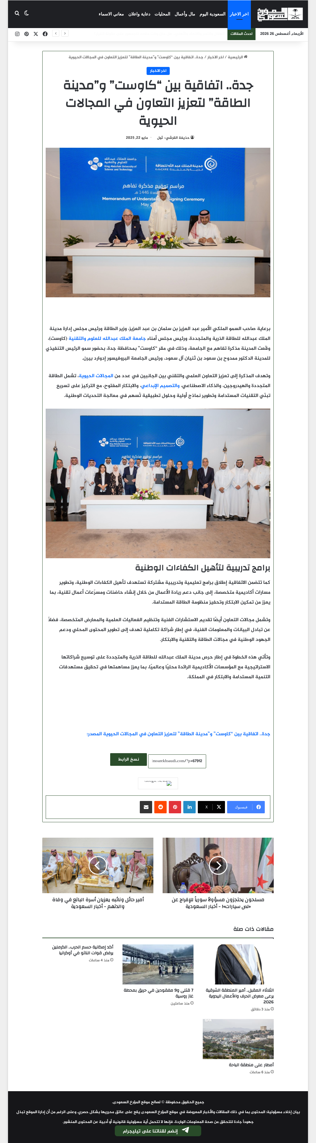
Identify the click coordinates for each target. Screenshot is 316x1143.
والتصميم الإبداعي (160, 386)
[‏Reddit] (160, 807)
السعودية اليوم (213, 14)
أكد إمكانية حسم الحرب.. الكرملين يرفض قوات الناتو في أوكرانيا (82, 950)
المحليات (162, 14)
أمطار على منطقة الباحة (251, 1065)
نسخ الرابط (128, 759)
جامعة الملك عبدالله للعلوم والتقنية (107, 339)
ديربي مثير (215, 34)
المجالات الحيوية (96, 376)
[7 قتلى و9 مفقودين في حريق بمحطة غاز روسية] (158, 964)
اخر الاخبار (239, 14)
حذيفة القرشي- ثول (172, 138)
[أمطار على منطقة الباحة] (238, 1039)
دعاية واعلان (139, 14)
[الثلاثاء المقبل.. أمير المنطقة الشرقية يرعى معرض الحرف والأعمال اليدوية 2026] (238, 964)
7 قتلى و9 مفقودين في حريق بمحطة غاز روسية (158, 993)
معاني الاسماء (111, 14)
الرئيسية (236, 57)
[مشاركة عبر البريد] (146, 807)
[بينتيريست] (175, 807)
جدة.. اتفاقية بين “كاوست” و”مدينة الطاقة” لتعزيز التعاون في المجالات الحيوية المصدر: (178, 734)
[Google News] (158, 783)
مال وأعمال (185, 14)
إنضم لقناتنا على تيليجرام (150, 1131)
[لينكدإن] (189, 807)
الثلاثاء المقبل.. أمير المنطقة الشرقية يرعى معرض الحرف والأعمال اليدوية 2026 (240, 996)
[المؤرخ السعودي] (280, 14)
